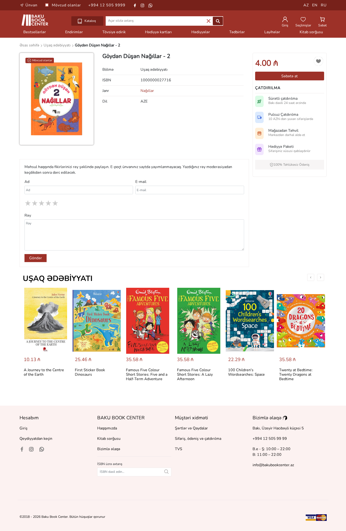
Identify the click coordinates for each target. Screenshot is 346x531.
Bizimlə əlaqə (108, 449)
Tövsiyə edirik (114, 32)
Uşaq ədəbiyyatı (58, 278)
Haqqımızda (107, 428)
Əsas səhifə (30, 45)
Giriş (24, 428)
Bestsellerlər (34, 32)
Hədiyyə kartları (158, 32)
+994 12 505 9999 (106, 5)
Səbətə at (289, 76)
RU (324, 5)
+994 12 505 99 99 (270, 438)
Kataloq (90, 21)
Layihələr (272, 32)
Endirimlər (74, 32)
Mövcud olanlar (67, 5)
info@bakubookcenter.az (273, 465)
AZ (306, 5)
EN (315, 5)
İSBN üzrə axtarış (109, 464)
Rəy (27, 215)
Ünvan (31, 5)
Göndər (35, 258)
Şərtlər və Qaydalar (191, 428)
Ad (26, 181)
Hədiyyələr (200, 32)
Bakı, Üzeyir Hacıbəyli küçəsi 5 (278, 428)
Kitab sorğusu (311, 32)
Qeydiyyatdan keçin (36, 438)
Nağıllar (147, 90)
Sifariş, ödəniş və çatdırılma (198, 438)
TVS (178, 449)
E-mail (140, 181)
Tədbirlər (237, 32)
